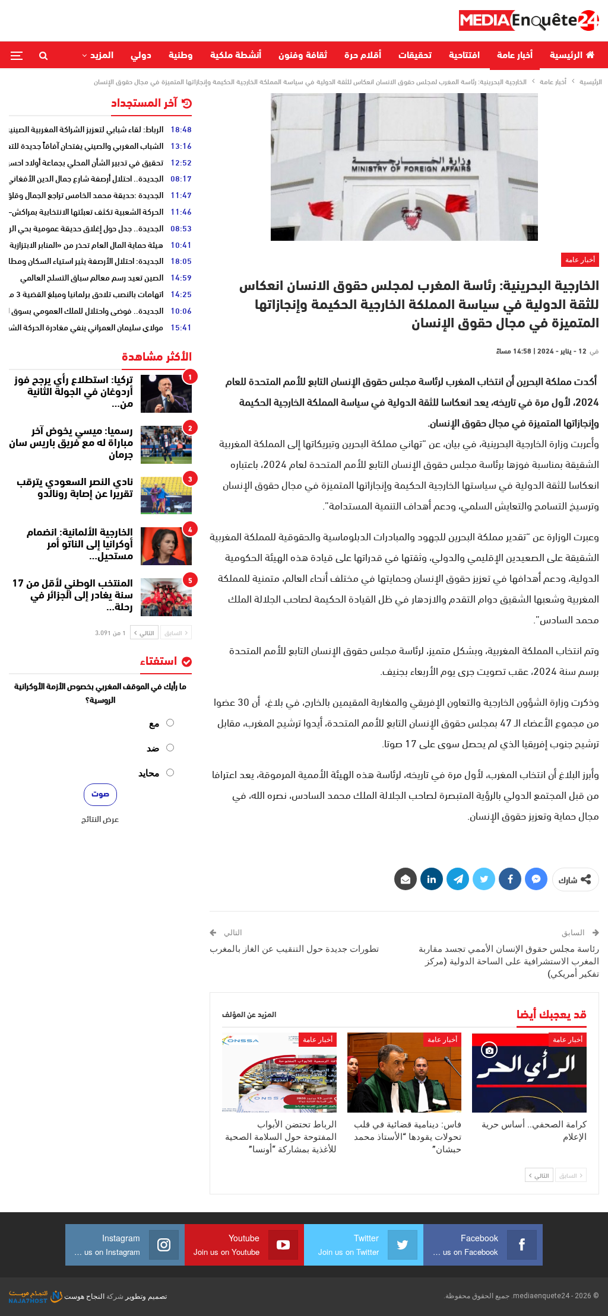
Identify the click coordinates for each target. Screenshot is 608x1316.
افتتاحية (464, 55)
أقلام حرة (362, 55)
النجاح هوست (83, 1296)
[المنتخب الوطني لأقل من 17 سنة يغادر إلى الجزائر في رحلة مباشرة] (166, 597)
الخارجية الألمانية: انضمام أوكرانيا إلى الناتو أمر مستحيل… (80, 545)
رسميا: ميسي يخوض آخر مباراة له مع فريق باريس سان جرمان (71, 443)
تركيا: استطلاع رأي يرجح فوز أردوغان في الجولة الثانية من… (73, 392)
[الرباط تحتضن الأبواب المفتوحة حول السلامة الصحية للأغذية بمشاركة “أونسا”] (279, 1073)
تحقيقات (415, 55)
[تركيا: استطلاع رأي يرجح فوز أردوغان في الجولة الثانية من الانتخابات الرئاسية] (166, 394)
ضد (153, 748)
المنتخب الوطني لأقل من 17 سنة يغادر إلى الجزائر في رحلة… (72, 596)
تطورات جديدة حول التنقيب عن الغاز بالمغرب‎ (294, 949)
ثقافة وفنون (302, 55)
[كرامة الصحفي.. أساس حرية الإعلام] (529, 1073)
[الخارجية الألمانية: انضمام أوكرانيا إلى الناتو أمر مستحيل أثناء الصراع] (166, 546)
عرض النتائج (100, 818)
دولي (141, 55)
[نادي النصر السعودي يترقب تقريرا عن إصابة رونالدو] (166, 496)
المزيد (101, 55)
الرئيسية (566, 55)
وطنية (181, 55)
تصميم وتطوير (146, 1296)
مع (154, 723)
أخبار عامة (515, 55)
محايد (149, 773)
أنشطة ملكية (235, 55)
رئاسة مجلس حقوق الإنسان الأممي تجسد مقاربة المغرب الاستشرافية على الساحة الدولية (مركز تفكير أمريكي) (509, 961)
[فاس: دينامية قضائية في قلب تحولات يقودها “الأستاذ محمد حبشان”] (404, 1073)
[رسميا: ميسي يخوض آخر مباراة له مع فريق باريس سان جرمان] (166, 445)
